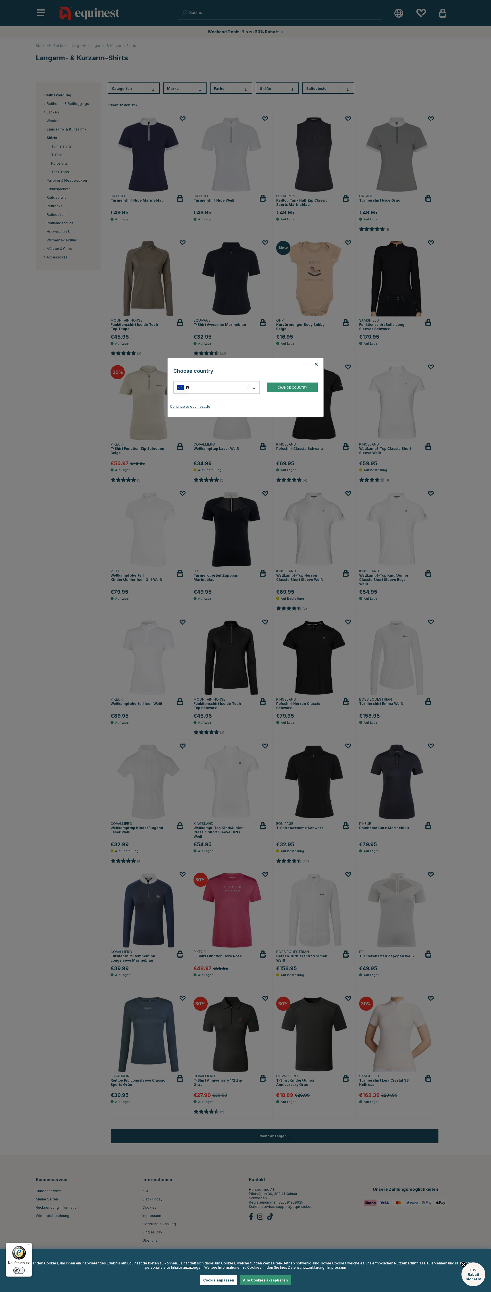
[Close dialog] (382, 580)
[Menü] (28, 1246)
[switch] (19, 1270)
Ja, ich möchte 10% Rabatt (316, 673)
